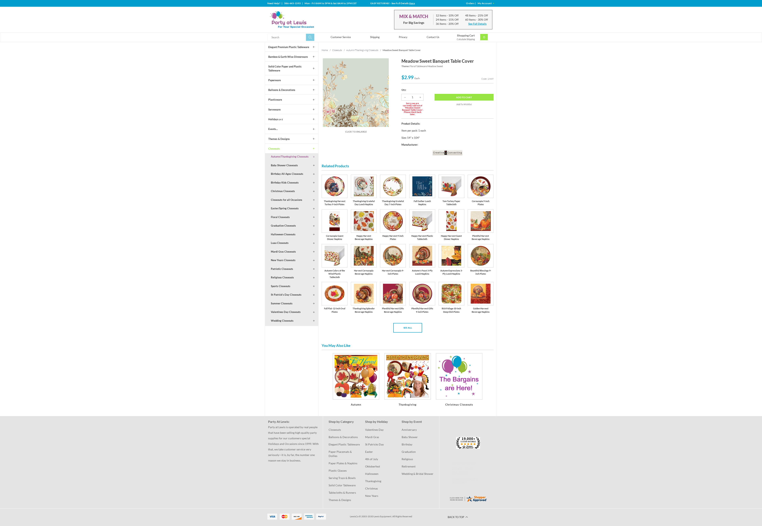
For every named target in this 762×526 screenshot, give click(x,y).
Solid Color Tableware (342, 485)
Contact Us (433, 37)
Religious (407, 459)
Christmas (371, 488)
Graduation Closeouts (283, 225)
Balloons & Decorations (281, 89)
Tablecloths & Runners (342, 492)
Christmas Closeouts (283, 191)
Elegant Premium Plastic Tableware (288, 47)
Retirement (409, 466)
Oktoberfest (372, 466)
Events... (273, 129)
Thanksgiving (373, 481)
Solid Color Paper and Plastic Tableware (285, 68)
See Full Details (477, 23)
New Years (371, 495)
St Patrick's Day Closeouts (286, 294)
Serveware (274, 109)
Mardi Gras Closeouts (283, 251)
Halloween (371, 473)
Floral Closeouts (280, 217)
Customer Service (341, 37)
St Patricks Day (374, 444)
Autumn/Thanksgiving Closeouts (290, 156)
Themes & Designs (279, 138)
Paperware (274, 80)
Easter (369, 451)
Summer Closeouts (281, 303)
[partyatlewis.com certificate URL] (468, 498)
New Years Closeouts (283, 260)
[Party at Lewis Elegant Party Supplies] (301, 19)
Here (412, 3)
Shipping (375, 37)
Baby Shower (410, 437)
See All (407, 327)
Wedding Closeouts (282, 320)
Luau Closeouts (280, 242)
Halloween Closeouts (283, 234)
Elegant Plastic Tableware (344, 444)
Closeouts (274, 148)
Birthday (407, 444)
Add (464, 97)
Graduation (409, 451)
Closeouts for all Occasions (286, 199)
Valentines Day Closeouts (286, 311)
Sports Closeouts (280, 286)
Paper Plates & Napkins (343, 463)
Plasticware (275, 99)
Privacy (403, 37)
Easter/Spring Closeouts (285, 208)
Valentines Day (374, 429)
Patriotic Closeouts (282, 268)
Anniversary (409, 429)
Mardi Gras (372, 437)
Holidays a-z (275, 119)
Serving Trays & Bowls (342, 478)
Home (325, 50)
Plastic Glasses (338, 470)
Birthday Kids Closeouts (285, 182)
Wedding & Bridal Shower (417, 473)
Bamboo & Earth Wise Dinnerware (288, 56)
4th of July (371, 459)
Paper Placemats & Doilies (340, 454)
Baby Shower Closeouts (284, 165)
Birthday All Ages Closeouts (287, 173)
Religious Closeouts (282, 277)
